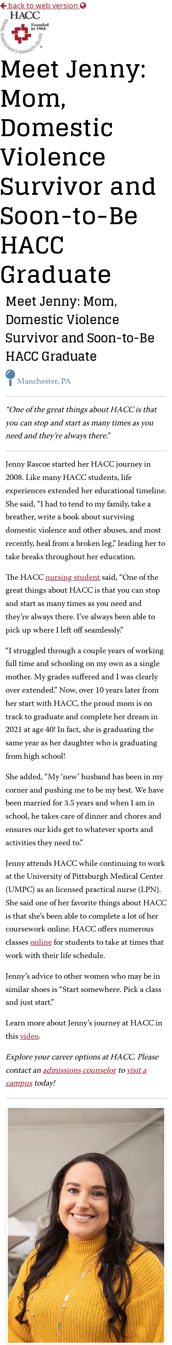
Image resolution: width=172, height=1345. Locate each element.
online (41, 943)
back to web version (43, 5)
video (29, 1037)
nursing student (72, 578)
